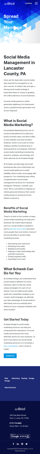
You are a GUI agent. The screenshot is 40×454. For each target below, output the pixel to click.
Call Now (28, 3)
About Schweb (10, 387)
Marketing (16, 378)
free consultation (11, 346)
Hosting (24, 378)
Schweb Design (9, 3)
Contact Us (10, 356)
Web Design (7, 379)
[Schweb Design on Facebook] (13, 444)
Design (31, 378)
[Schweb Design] (20, 409)
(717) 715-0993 (15, 423)
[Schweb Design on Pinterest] (22, 444)
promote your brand (17, 229)
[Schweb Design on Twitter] (27, 444)
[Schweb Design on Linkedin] (18, 444)
